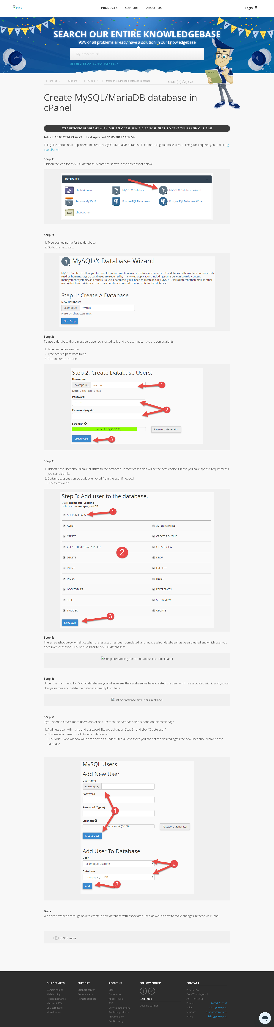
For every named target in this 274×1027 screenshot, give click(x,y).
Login (249, 8)
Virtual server (54, 1012)
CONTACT (192, 983)
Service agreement (119, 1007)
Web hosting (53, 994)
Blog (111, 989)
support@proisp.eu (216, 1012)
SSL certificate (55, 1007)
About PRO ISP (117, 998)
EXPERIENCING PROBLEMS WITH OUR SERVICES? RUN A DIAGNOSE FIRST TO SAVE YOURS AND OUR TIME (137, 128)
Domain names (55, 989)
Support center (86, 989)
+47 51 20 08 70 (219, 1003)
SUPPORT (132, 8)
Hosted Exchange (56, 998)
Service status (85, 994)
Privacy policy (116, 1016)
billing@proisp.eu (217, 1016)
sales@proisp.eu (218, 1007)
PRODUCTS (109, 8)
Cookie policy (116, 1021)
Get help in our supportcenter (93, 63)
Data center (115, 994)
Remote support (87, 998)
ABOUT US (154, 8)
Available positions (119, 1012)
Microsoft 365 (54, 1003)
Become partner (149, 1005)
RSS (111, 1003)
